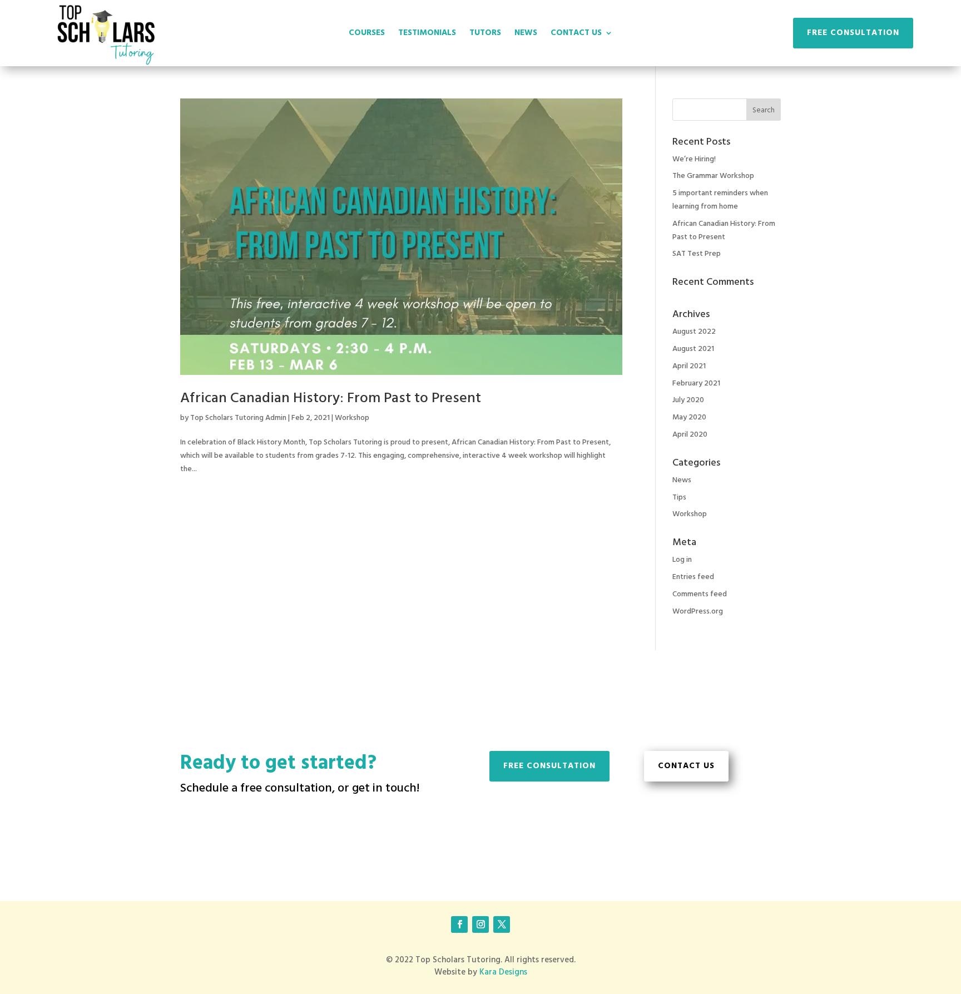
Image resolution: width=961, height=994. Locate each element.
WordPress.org (697, 611)
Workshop (352, 418)
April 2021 (689, 366)
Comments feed (699, 594)
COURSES (367, 34)
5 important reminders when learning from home (720, 200)
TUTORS (485, 34)
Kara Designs (503, 972)
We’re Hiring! (694, 159)
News (681, 480)
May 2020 (689, 417)
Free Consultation (853, 32)
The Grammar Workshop (713, 176)
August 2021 (693, 349)
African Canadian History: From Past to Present (330, 398)
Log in (682, 559)
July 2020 (688, 400)
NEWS (525, 34)
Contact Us (686, 766)
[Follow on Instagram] (480, 924)
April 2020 (689, 434)
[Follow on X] (501, 924)
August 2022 (694, 331)
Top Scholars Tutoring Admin (238, 418)
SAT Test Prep (696, 254)
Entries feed (693, 577)
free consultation (549, 766)
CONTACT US (576, 34)
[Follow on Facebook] (459, 924)
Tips (679, 497)
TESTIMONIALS (427, 34)
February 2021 (696, 383)
